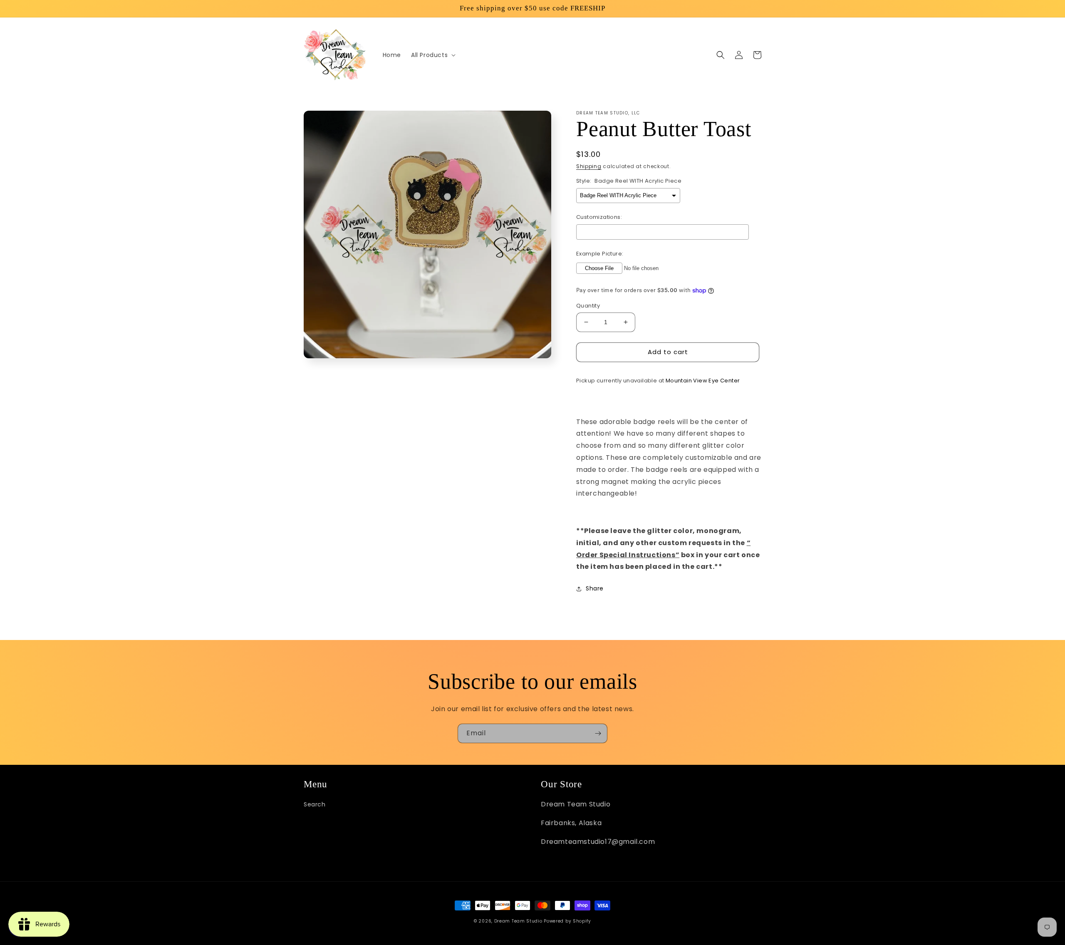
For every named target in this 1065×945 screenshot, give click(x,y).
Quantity (588, 306)
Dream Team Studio (518, 921)
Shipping (589, 166)
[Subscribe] (598, 733)
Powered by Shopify (567, 921)
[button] (432, 55)
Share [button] (595, 588)
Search (315, 804)
